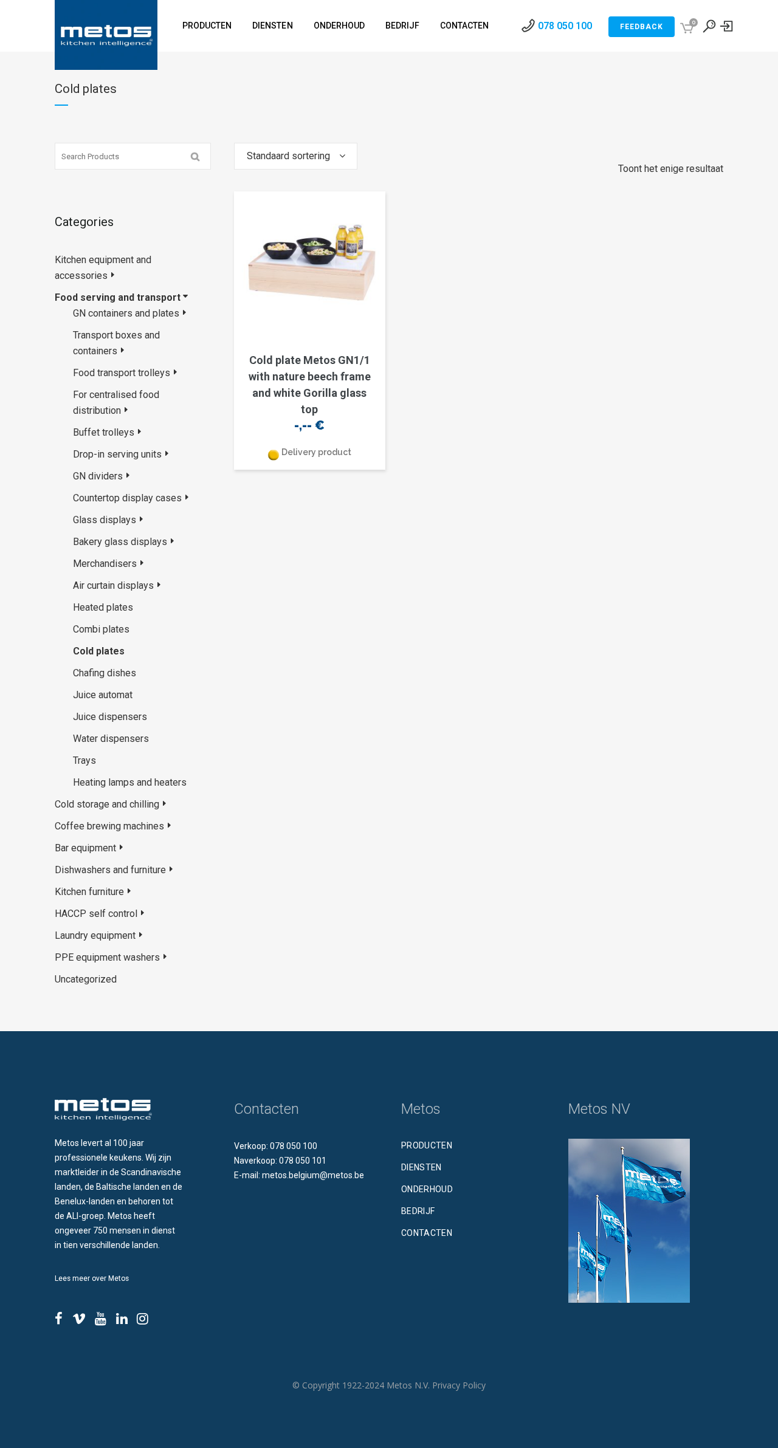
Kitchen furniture (89, 891)
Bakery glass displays (120, 541)
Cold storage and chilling (107, 804)
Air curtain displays (113, 585)
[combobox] (295, 156)
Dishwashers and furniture (110, 870)
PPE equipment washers (107, 957)
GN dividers (98, 476)
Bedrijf (418, 1211)
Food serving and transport (118, 297)
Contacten (426, 1233)
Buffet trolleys (103, 432)
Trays (84, 760)
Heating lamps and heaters (130, 782)
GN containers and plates (126, 313)
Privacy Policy (459, 1385)
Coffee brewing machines (109, 826)
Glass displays (104, 520)
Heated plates (103, 607)
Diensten (421, 1167)
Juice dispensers (110, 716)
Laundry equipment (95, 935)
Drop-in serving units (117, 454)
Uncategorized (86, 979)
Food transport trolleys (121, 373)
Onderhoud (427, 1189)
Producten (426, 1145)
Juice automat (103, 695)
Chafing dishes (104, 673)
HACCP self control (96, 913)
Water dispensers (111, 738)
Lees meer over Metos (92, 1278)
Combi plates (101, 629)
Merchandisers (105, 563)
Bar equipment (85, 848)
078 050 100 (565, 26)
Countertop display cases (127, 498)
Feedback (641, 26)
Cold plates (99, 651)
